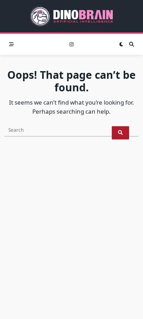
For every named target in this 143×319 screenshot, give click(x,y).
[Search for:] (71, 130)
